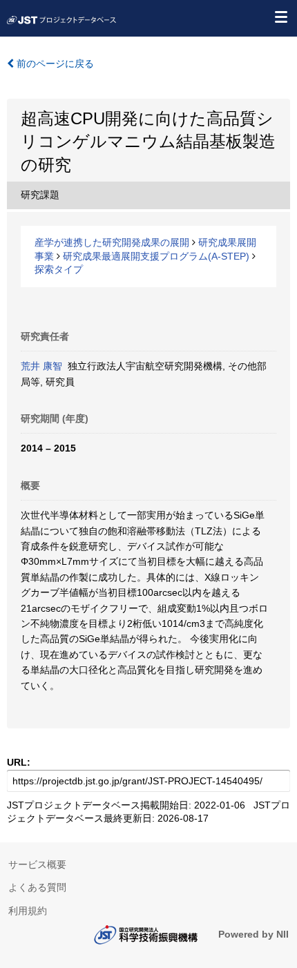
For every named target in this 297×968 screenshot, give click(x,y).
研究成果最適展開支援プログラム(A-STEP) (156, 256)
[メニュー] (280, 16)
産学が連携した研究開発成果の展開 (112, 242)
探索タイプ (59, 269)
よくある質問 (37, 887)
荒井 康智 (41, 365)
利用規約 (27, 910)
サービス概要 (37, 864)
